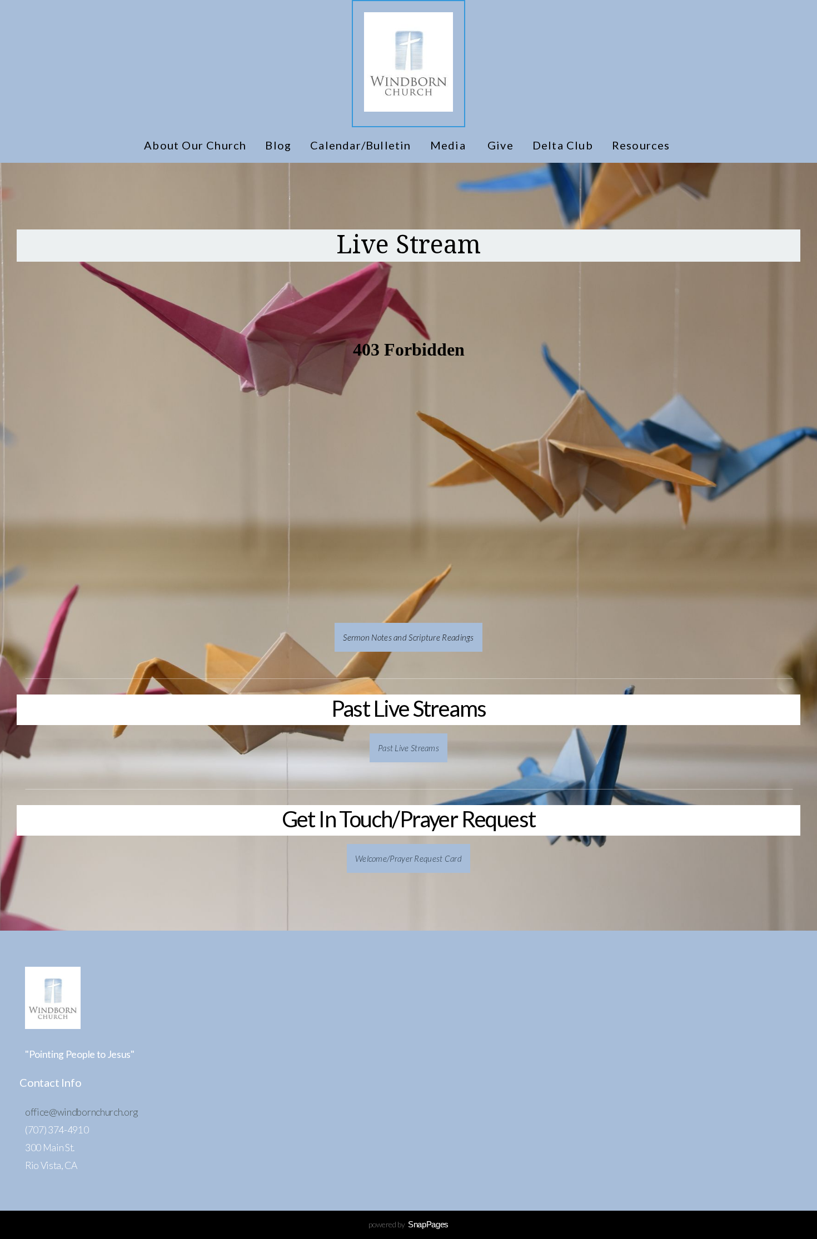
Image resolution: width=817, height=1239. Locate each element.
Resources (642, 145)
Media (449, 145)
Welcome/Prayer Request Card (408, 858)
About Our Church (195, 145)
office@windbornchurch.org (81, 1112)
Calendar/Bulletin (360, 145)
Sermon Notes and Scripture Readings (408, 637)
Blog (278, 145)
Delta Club (562, 145)
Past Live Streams (408, 748)
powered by (408, 1224)
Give (500, 145)
